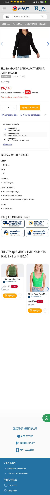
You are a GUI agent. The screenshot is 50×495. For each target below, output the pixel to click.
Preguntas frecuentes (16, 468)
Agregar (10, 295)
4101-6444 (12, 485)
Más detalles (7, 145)
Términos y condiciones (17, 473)
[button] (46, 44)
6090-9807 (12, 491)
